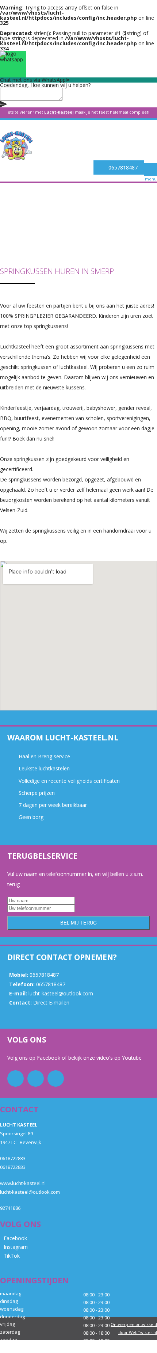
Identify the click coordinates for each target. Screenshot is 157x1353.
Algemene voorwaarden (80, 1348)
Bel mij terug (78, 923)
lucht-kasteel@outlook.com (60, 993)
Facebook (49, 1057)
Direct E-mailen (51, 1002)
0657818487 (123, 167)
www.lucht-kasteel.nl (23, 1183)
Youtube (131, 1057)
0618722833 (13, 1158)
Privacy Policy (124, 1348)
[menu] (150, 169)
